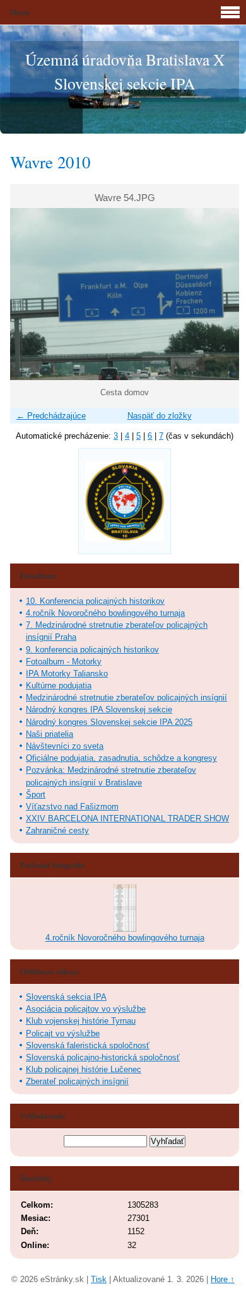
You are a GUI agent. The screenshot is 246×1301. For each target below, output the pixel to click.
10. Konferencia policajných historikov (95, 601)
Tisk (99, 1279)
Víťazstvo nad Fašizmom (72, 806)
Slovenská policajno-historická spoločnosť (103, 1057)
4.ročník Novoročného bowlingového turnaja (105, 613)
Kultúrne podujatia (58, 685)
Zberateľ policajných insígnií (77, 1081)
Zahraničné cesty (57, 830)
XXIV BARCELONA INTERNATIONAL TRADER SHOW (127, 818)
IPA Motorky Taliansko (67, 673)
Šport (35, 794)
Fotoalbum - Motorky (64, 661)
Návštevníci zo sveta (64, 746)
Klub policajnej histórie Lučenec (83, 1069)
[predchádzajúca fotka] (30, 293)
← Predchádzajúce (51, 415)
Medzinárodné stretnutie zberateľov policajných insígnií (126, 697)
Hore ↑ (223, 1279)
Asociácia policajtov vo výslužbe (86, 1009)
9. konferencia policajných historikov (92, 649)
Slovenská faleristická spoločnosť (87, 1045)
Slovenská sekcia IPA (66, 997)
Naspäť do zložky (159, 415)
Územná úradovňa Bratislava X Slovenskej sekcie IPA (125, 71)
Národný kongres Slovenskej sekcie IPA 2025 (109, 722)
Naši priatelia (49, 734)
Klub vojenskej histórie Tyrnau (81, 1021)
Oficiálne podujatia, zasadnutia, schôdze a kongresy (121, 758)
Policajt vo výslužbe (63, 1033)
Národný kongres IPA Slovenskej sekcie (99, 709)
